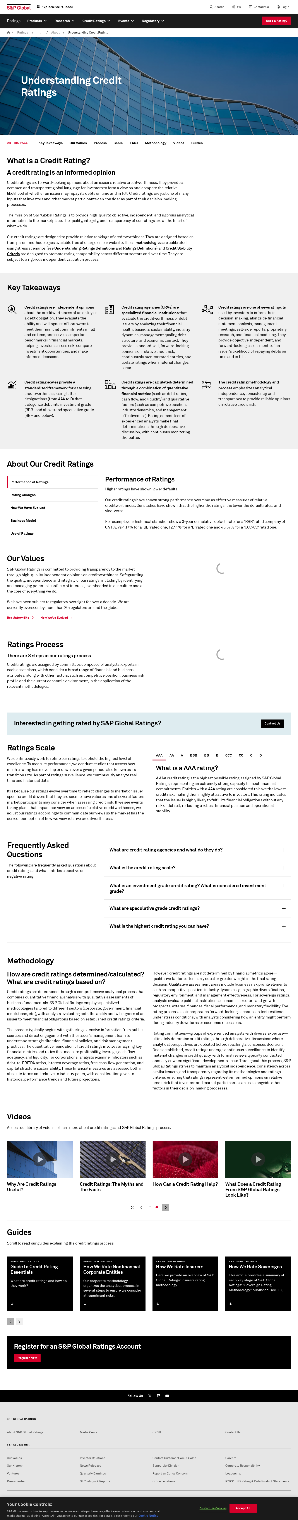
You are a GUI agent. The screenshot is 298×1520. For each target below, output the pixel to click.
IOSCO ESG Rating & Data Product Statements (257, 1481)
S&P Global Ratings (21, 1418)
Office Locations (163, 1481)
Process (100, 143)
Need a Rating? (276, 21)
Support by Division (165, 1466)
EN (239, 7)
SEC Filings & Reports (95, 1481)
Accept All (243, 1508)
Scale (118, 143)
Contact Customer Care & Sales (174, 1458)
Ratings (22, 32)
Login (285, 7)
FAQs (134, 143)
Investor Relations (92, 1458)
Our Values (78, 143)
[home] (8, 32)
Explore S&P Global (57, 7)
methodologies (148, 242)
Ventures (13, 1473)
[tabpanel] (196, 505)
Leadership (233, 1473)
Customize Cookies (213, 1508)
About (55, 32)
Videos (178, 143)
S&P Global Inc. (18, 1444)
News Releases (90, 1466)
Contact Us (261, 7)
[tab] (54, 482)
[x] (149, 1395)
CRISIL (157, 1432)
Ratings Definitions (139, 248)
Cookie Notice (148, 1515)
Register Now (27, 1358)
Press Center (16, 1481)
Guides (197, 143)
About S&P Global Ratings (25, 1432)
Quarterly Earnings (93, 1473)
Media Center (89, 1432)
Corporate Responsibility (242, 1466)
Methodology (155, 143)
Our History (14, 1466)
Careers (230, 1458)
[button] (40, 1159)
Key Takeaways (50, 143)
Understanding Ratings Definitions (84, 248)
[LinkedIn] (158, 1395)
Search (219, 7)
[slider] (149, 1176)
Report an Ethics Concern (170, 1473)
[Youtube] (167, 1395)
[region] (149, 1508)
